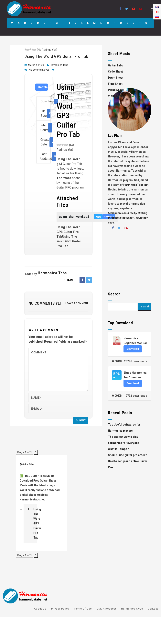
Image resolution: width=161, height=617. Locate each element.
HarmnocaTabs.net (135, 184)
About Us (40, 608)
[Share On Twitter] (89, 279)
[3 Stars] (30, 49)
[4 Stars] (33, 49)
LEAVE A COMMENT (76, 303)
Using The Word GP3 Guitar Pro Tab (56, 56)
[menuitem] (157, 16)
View (98, 216)
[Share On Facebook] (82, 279)
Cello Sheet (115, 71)
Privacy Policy (60, 608)
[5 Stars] (35, 49)
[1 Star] (26, 49)
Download (43, 87)
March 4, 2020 (36, 64)
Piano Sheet (116, 89)
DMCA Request (106, 608)
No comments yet (39, 69)
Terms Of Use (83, 608)
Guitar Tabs (28, 464)
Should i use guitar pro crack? (127, 455)
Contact (153, 608)
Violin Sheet (115, 95)
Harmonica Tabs (59, 64)
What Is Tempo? (118, 449)
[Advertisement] (129, 262)
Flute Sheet (115, 83)
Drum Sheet (115, 77)
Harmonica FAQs (132, 608)
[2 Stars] (28, 49)
